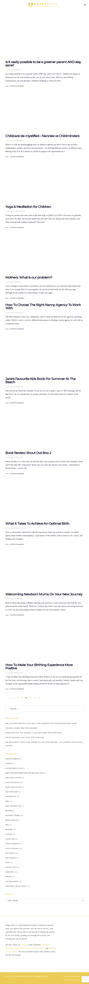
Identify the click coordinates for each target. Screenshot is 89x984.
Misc (7, 825)
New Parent (10, 853)
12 (22, 698)
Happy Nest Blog (12, 782)
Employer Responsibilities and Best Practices (24, 773)
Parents (8, 876)
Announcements (12, 759)
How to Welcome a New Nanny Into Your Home (24, 737)
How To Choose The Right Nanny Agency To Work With (44, 317)
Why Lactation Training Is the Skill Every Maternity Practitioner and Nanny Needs (41, 723)
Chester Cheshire (38, 948)
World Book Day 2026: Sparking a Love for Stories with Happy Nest (33, 733)
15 (34, 698)
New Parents (10, 858)
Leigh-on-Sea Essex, (22, 948)
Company (9, 763)
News (7, 862)
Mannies (8, 810)
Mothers (18, 70)
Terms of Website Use (72, 980)
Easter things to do (13, 768)
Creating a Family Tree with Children (21, 728)
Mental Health (20, 211)
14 (30, 698)
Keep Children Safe (13, 806)
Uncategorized (11, 881)
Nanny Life (19, 387)
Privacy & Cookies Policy (71, 976)
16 (39, 698)
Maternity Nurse (20, 528)
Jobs (7, 801)
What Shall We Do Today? (16, 886)
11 (18, 698)
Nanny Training (12, 843)
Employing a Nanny (13, 777)
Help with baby (11, 792)
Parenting (9, 872)
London (24, 945)
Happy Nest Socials (13, 787)
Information (19, 140)
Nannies (8, 834)
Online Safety (11, 867)
